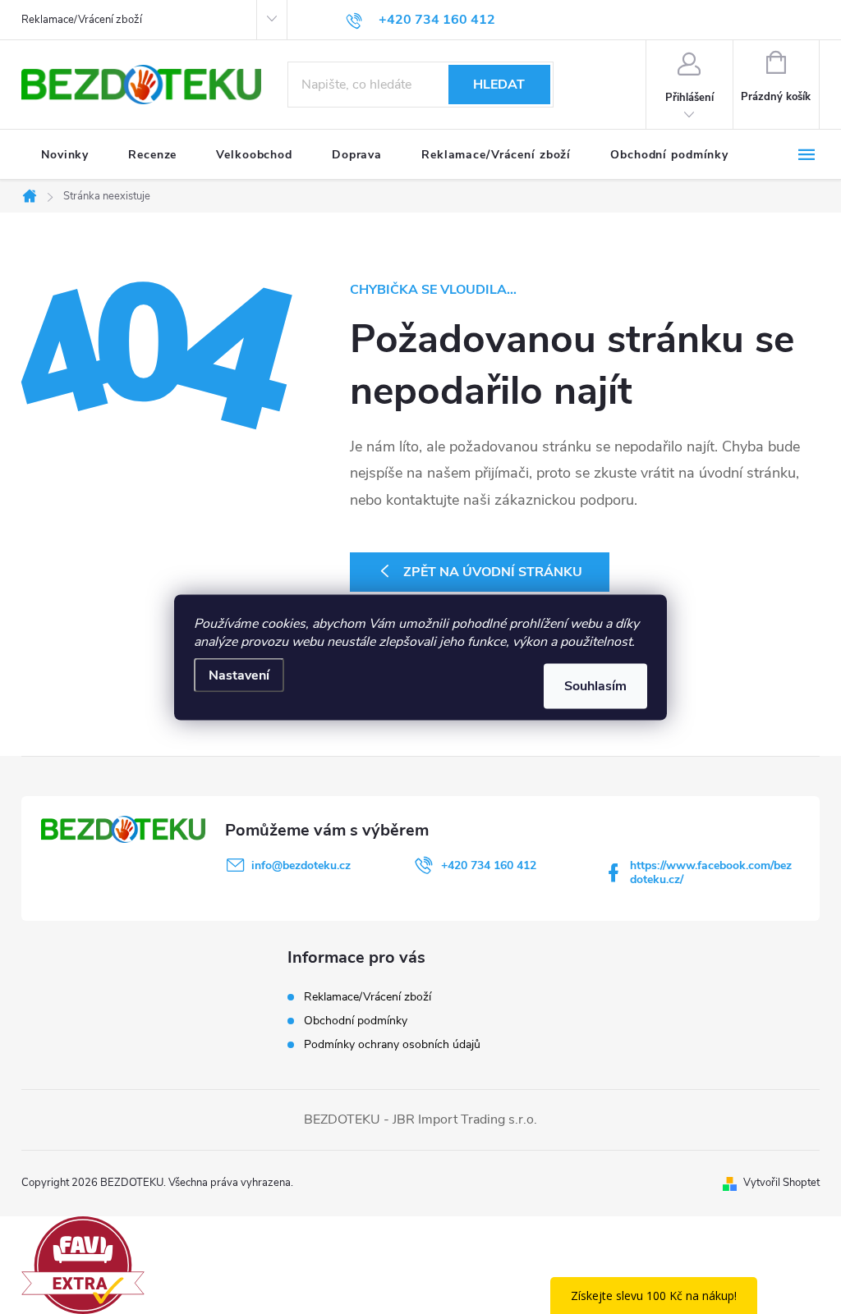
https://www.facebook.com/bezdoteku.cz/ (711, 872)
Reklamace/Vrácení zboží (81, 19)
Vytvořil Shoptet (781, 1182)
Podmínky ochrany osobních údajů (392, 1044)
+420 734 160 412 (488, 865)
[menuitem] (64, 155)
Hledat (499, 85)
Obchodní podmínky (355, 1020)
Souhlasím (595, 685)
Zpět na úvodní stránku (492, 572)
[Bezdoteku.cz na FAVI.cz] (83, 1264)
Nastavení (239, 675)
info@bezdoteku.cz (301, 865)
